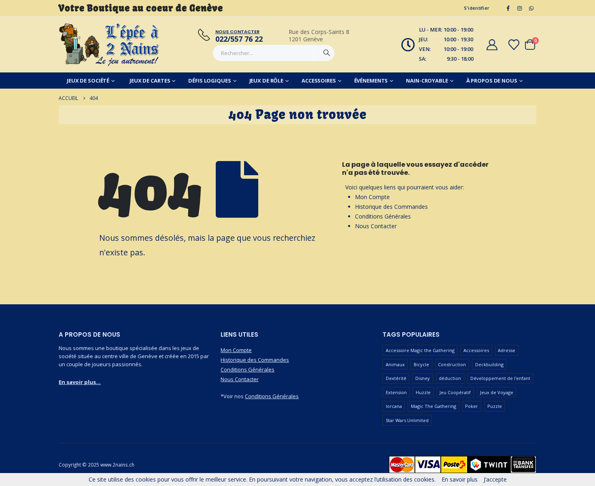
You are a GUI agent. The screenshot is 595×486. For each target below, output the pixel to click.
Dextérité (396, 378)
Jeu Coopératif (455, 392)
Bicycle (421, 364)
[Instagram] (519, 8)
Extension (396, 392)
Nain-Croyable (427, 80)
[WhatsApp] (531, 8)
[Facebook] (508, 8)
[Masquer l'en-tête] (109, 44)
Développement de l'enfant (500, 378)
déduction (450, 378)
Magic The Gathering (433, 406)
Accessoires (319, 80)
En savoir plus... (80, 382)
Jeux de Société (88, 80)
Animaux (395, 364)
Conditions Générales (383, 216)
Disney (422, 378)
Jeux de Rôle (266, 80)
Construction (452, 364)
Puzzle (494, 406)
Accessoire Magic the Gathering (420, 350)
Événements (371, 80)
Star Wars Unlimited (407, 420)
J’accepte (495, 479)
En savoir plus (460, 479)
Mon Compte (372, 197)
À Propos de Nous (491, 80)
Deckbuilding (489, 364)
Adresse (506, 350)
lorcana (394, 406)
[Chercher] (326, 53)
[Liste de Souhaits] (514, 44)
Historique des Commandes (391, 206)
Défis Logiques (209, 80)
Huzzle (423, 392)
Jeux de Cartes (150, 80)
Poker (471, 406)
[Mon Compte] (491, 44)
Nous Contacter (376, 226)
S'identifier (476, 8)
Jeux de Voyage (496, 392)
